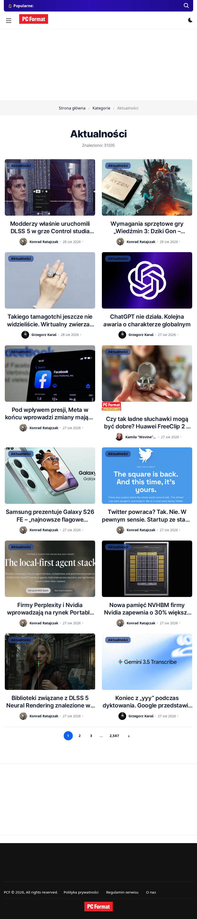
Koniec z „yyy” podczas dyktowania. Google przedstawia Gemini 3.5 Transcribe (147, 701)
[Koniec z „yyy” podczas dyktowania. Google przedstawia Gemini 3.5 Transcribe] (147, 661)
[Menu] (8, 20)
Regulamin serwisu (122, 892)
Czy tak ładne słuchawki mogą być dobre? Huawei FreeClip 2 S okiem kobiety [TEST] (147, 422)
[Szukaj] (186, 6)
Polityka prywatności (81, 892)
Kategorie (101, 108)
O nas (151, 892)
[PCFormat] (98, 906)
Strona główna (72, 108)
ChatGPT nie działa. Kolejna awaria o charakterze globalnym (147, 320)
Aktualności (21, 165)
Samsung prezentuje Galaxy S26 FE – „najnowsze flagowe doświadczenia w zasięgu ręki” (50, 515)
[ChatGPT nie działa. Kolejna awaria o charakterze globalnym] (147, 280)
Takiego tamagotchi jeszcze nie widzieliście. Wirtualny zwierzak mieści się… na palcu (50, 320)
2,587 (114, 735)
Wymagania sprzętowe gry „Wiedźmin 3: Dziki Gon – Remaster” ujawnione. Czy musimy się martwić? (147, 227)
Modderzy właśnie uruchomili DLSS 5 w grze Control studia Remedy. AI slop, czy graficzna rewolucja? (50, 227)
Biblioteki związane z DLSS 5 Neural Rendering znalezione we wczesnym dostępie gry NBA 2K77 (49, 701)
